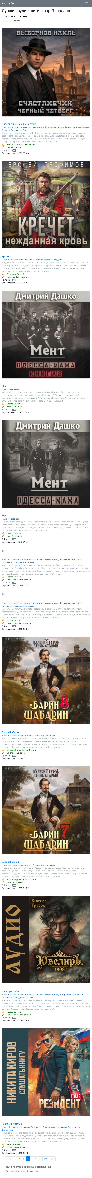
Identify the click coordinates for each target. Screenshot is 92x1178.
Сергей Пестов (14, 147)
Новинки (23, 16)
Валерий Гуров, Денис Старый (21, 750)
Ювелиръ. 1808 (10, 991)
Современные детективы (55, 1127)
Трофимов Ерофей (15, 274)
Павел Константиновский (19, 579)
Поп (24, 130)
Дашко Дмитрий (14, 403)
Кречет (6, 256)
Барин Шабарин (11, 732)
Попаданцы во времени (44, 735)
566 (46, 1158)
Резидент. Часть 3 (12, 1123)
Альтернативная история (20, 259)
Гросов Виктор (14, 577)
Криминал (70, 127)
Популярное (9, 16)
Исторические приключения (30, 127)
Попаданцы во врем (23, 997)
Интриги (12, 127)
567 (52, 1158)
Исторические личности (71, 994)
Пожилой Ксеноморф (17, 277)
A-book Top (8, 3)
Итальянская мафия (54, 127)
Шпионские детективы (19, 1127)
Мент (5, 386)
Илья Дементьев (14, 406)
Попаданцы (16, 130)
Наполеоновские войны (70, 559)
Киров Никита (13, 1144)
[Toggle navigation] (86, 3)
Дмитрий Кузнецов (16, 753)
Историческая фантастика (45, 559)
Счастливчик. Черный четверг (19, 124)
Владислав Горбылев (16, 1147)
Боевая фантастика (42, 259)
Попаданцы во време (24, 562)
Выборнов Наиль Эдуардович (21, 144)
